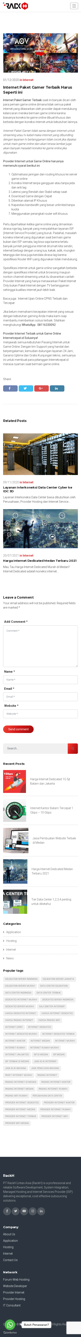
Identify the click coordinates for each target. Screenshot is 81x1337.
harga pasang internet (19, 1020)
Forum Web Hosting (16, 1279)
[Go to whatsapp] (10, 1325)
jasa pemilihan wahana (45, 1068)
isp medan (59, 1054)
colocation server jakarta (58, 979)
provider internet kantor (59, 1102)
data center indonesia (18, 992)
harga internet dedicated (57, 1013)
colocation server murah (20, 986)
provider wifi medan (17, 1123)
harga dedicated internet (20, 1013)
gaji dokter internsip (52, 1006)
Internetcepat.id (13, 338)
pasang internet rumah (53, 1089)
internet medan (40, 1040)
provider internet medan (20, 1109)
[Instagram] (33, 1211)
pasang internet (47, 1075)
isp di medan (41, 1054)
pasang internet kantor (55, 1082)
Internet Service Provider (20, 233)
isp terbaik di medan (17, 1061)
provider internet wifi (54, 1116)
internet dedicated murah (21, 1034)
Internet (28, 80)
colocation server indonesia (21, 979)
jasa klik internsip (45, 1061)
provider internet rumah (55, 1109)
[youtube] (24, 1211)
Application (13, 932)
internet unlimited (17, 1054)
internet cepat (14, 1027)
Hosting (11, 941)
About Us (9, 1234)
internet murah (65, 1040)
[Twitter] (16, 1211)
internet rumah (15, 1047)
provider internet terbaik (20, 1116)
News (10, 958)
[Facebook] (7, 1211)
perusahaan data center (47, 1095)
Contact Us (10, 1260)
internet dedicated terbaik (58, 1034)
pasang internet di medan (20, 1082)
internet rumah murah (44, 1047)
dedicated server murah (19, 1006)
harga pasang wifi (49, 1020)
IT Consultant (12, 1305)
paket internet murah (18, 1075)
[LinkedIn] (41, 1211)
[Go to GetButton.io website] (10, 1332)
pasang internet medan (19, 1089)
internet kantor (15, 1040)
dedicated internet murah (21, 999)
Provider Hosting (14, 1299)
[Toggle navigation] (74, 6)
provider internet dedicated (22, 1102)
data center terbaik (49, 992)
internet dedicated (39, 1027)
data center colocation (54, 986)
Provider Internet (13, 1292)
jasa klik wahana (15, 1068)
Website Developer (15, 1286)
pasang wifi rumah (16, 1095)
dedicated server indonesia (58, 999)
